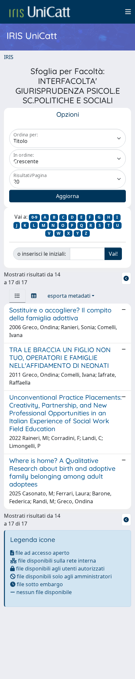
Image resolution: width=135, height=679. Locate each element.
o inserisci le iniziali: (41, 253)
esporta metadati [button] (69, 295)
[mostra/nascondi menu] (128, 12)
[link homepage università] (39, 12)
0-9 (34, 217)
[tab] (17, 296)
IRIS (8, 57)
